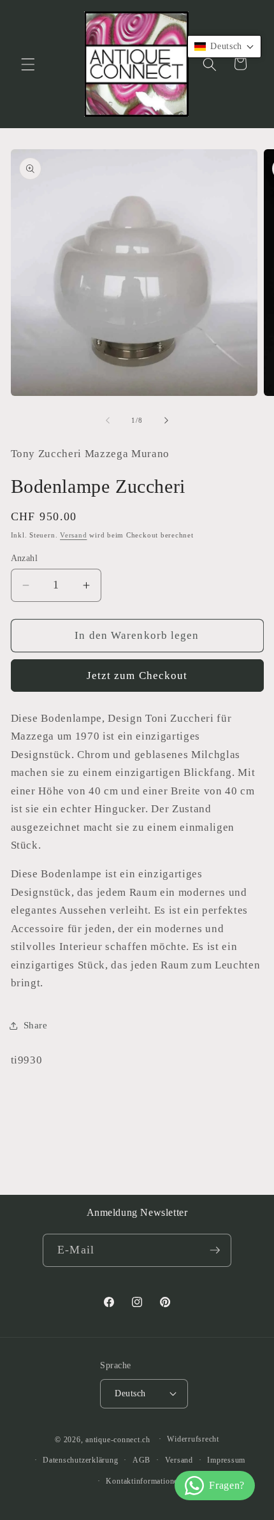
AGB (141, 1460)
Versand (73, 535)
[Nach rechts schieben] (166, 420)
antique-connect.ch (117, 1439)
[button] (28, 63)
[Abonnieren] (214, 1250)
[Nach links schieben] (108, 420)
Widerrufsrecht (193, 1439)
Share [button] (36, 1024)
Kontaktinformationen (144, 1481)
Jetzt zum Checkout (137, 675)
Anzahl (24, 558)
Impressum (226, 1460)
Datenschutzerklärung (80, 1460)
